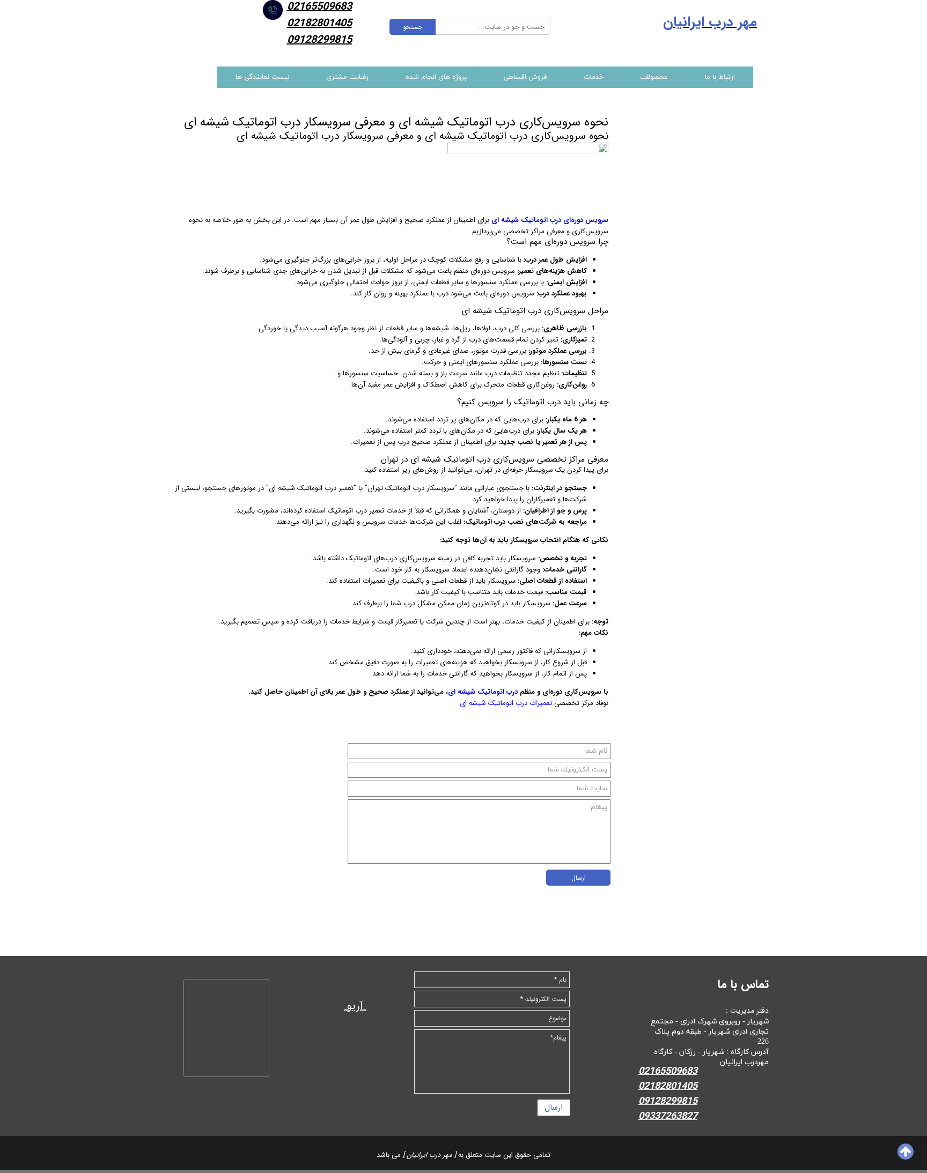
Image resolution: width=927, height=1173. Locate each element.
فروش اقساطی (525, 77)
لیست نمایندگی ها (263, 77)
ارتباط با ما (720, 77)
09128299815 (319, 40)
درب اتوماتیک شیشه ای (483, 691)
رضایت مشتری (347, 77)
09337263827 (667, 1116)
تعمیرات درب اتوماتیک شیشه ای (506, 703)
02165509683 (667, 1071)
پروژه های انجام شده (436, 77)
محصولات (654, 77)
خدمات (594, 77)
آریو (355, 1006)
